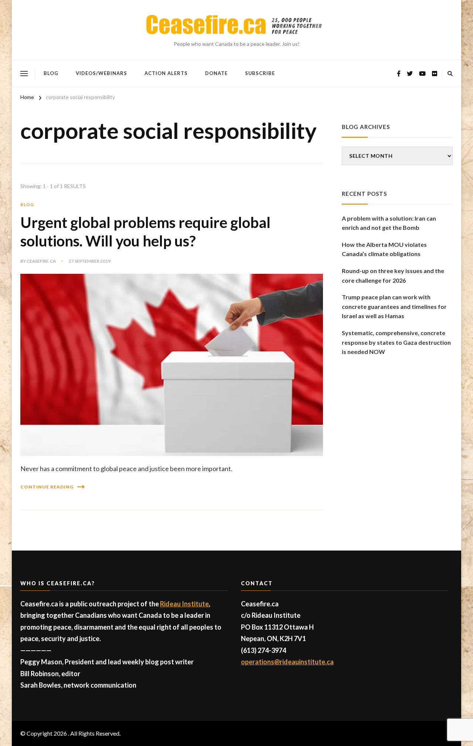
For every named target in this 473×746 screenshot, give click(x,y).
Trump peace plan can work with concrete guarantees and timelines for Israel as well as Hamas (394, 306)
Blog (51, 73)
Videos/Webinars (101, 73)
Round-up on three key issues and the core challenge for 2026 (393, 275)
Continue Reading (47, 487)
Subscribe (260, 73)
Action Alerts (166, 73)
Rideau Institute (184, 604)
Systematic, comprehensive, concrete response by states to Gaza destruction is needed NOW (396, 342)
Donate (216, 73)
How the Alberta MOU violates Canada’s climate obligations (384, 249)
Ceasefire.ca (41, 261)
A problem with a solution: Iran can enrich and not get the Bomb (389, 223)
